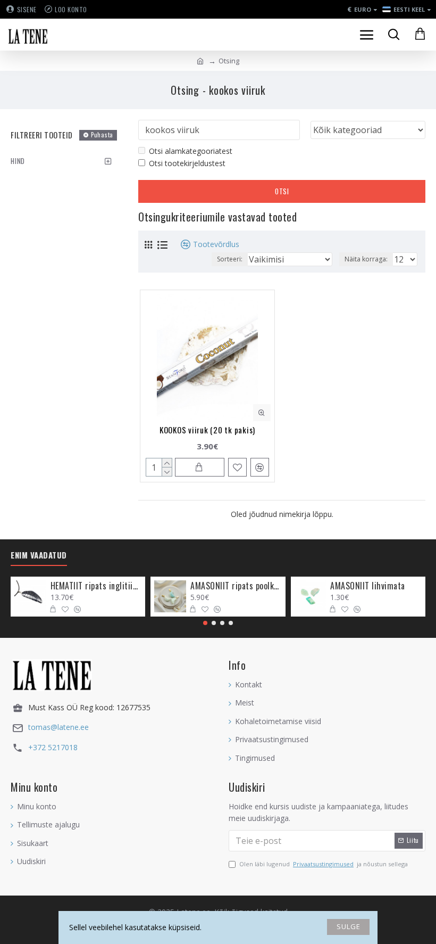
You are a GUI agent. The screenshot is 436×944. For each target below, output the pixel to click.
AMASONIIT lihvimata (367, 586)
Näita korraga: (366, 259)
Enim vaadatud (39, 555)
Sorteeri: (229, 259)
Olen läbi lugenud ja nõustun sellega (323, 864)
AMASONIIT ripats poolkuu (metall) (235, 586)
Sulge (348, 926)
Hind (18, 160)
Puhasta (102, 134)
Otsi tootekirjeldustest (187, 163)
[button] (205, 623)
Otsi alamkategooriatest (190, 151)
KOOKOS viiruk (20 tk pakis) (207, 429)
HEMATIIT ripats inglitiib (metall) (96, 586)
